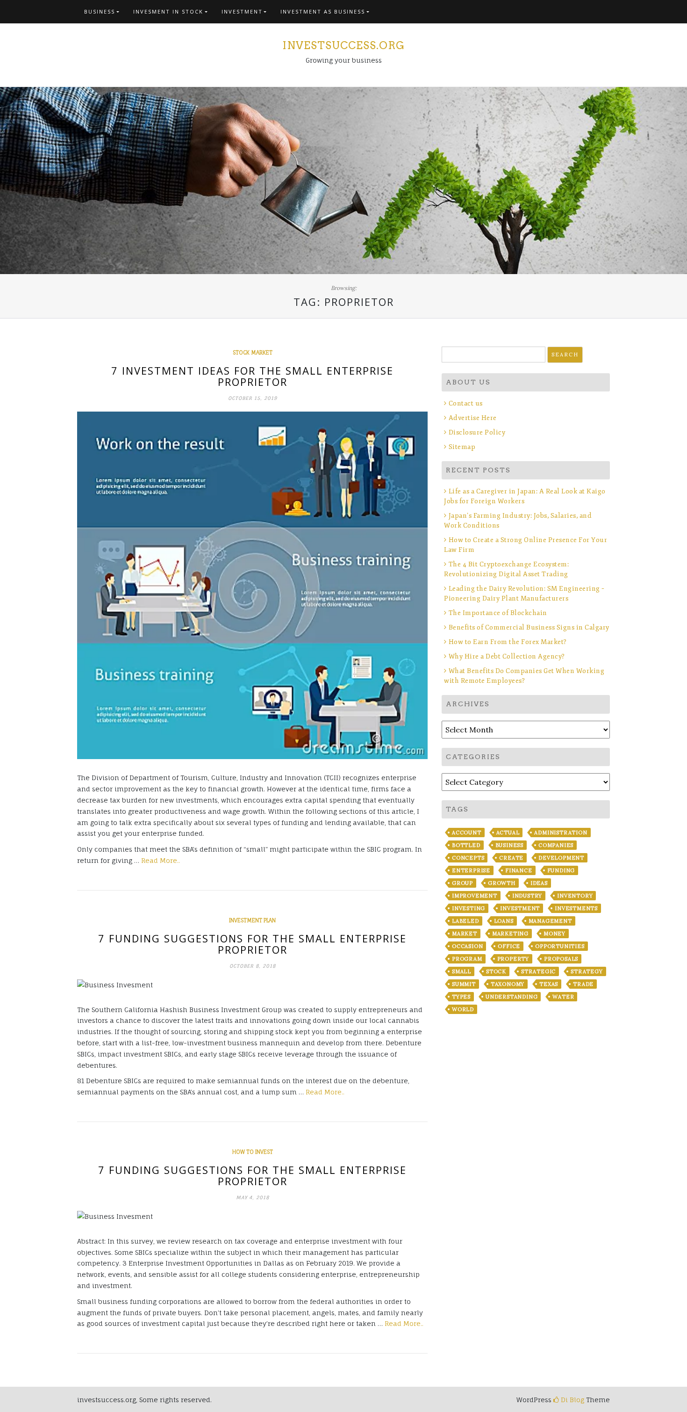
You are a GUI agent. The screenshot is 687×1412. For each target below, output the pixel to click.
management (550, 921)
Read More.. (160, 860)
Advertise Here (473, 418)
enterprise (471, 870)
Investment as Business (322, 11)
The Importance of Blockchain (498, 613)
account (466, 832)
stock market (252, 352)
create (511, 857)
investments (576, 908)
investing (468, 908)
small (461, 971)
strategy (586, 971)
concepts (468, 857)
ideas (539, 883)
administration (560, 832)
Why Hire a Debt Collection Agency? (507, 656)
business (509, 845)
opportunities (559, 946)
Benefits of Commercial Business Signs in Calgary (529, 627)
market (464, 933)
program (467, 959)
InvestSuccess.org (343, 45)
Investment (242, 11)
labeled (465, 921)
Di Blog (571, 1400)
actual (508, 832)
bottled (466, 845)
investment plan (252, 920)
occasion (467, 946)
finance (518, 870)
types (461, 996)
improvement (474, 895)
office (509, 946)
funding (561, 870)
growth (501, 883)
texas (548, 984)
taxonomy (507, 984)
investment (520, 908)
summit (464, 984)
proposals (561, 959)
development (561, 857)
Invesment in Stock (168, 11)
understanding (511, 996)
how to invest (252, 1152)
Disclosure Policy (477, 432)
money (554, 933)
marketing (510, 933)
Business (99, 11)
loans (504, 921)
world (463, 1009)
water (563, 996)
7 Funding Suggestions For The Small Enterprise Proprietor (252, 943)
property (513, 959)
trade (583, 984)
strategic (538, 971)
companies (555, 845)
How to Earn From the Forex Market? (508, 642)
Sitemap (462, 447)
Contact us (466, 403)
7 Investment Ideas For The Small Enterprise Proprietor (252, 376)
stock (496, 971)
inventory (575, 895)
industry (527, 895)
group (462, 883)
